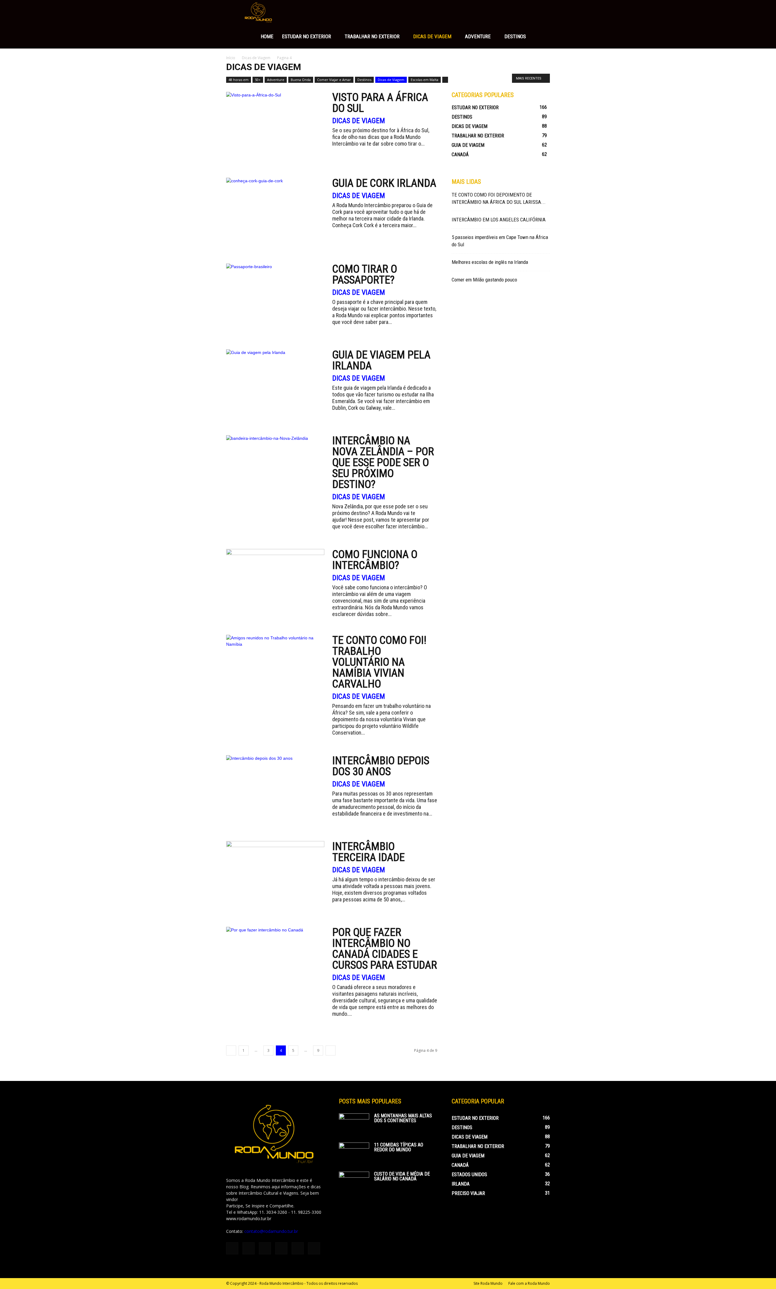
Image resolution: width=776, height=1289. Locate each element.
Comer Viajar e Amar (334, 79)
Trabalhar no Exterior (372, 36)
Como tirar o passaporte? (364, 274)
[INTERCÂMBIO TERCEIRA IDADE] (275, 876)
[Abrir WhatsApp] (761, 1273)
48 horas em (239, 79)
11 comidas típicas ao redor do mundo (398, 1147)
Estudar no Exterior (306, 36)
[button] (542, 12)
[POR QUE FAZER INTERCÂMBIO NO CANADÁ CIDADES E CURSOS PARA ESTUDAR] (275, 962)
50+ (258, 79)
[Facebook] (232, 1248)
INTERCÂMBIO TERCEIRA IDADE (368, 852)
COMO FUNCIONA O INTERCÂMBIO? (374, 560)
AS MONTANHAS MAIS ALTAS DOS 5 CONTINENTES (403, 1118)
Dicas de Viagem (432, 36)
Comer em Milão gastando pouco (484, 280)
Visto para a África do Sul (380, 103)
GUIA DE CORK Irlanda (384, 183)
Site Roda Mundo (488, 1283)
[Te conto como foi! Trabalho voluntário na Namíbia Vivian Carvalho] (275, 670)
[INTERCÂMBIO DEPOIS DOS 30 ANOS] (275, 790)
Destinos (515, 36)
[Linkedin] (265, 1248)
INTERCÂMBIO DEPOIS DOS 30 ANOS (380, 766)
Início (230, 57)
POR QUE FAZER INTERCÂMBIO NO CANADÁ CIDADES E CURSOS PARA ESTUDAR (384, 948)
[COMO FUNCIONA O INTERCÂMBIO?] (275, 584)
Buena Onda (301, 79)
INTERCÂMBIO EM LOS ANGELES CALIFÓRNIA (499, 220)
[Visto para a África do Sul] (275, 127)
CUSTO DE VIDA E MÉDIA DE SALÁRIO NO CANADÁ (402, 1176)
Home (267, 36)
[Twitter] (298, 1248)
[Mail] (281, 1248)
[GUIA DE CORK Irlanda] (275, 213)
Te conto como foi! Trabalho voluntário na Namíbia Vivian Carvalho (379, 662)
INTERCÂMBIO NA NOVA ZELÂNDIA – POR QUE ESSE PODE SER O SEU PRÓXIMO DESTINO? (383, 462)
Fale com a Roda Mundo (529, 1283)
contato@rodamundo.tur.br (271, 1231)
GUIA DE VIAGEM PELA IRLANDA (381, 360)
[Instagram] (248, 1248)
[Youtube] (314, 1248)
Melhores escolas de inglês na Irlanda (490, 262)
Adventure (478, 36)
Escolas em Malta (424, 79)
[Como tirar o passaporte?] (275, 299)
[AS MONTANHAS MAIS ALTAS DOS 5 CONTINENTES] (354, 1124)
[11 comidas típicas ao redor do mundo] (354, 1153)
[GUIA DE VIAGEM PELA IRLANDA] (275, 385)
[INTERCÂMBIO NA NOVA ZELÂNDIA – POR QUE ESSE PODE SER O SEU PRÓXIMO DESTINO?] (275, 471)
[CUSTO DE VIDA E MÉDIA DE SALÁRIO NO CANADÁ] (354, 1182)
